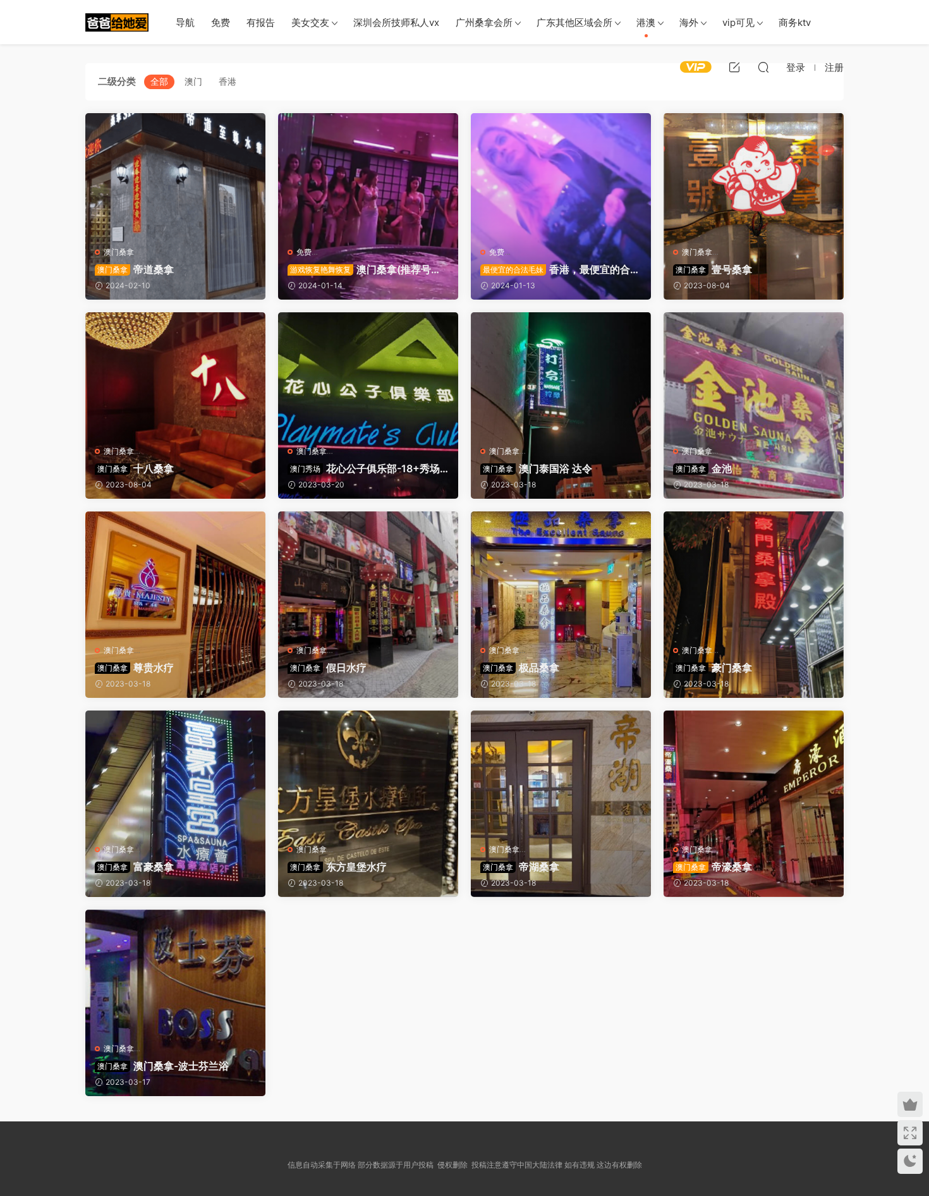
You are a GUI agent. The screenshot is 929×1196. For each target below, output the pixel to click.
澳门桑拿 (119, 252)
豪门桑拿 (714, 667)
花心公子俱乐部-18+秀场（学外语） (364, 468)
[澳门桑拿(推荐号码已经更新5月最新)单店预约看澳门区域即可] (368, 175)
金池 (704, 468)
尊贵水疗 (135, 667)
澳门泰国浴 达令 (537, 468)
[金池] (754, 374)
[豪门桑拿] (754, 573)
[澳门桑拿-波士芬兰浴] (175, 972)
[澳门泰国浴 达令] (561, 374)
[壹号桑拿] (754, 175)
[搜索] (763, 67)
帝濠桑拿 (714, 866)
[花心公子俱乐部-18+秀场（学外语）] (368, 374)
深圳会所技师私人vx (396, 22)
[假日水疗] (368, 573)
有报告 (260, 22)
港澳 (645, 22)
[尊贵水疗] (175, 573)
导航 (185, 22)
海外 (688, 22)
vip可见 (738, 22)
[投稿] (734, 67)
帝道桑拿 (135, 269)
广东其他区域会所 (574, 22)
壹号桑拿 (714, 269)
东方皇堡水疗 (338, 866)
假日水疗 (328, 667)
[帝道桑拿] (175, 175)
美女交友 (310, 22)
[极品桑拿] (561, 573)
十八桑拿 (135, 468)
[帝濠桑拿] (754, 772)
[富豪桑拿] (175, 772)
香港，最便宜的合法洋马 (560, 269)
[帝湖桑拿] (561, 772)
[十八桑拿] (175, 374)
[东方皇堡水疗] (368, 772)
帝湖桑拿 (521, 866)
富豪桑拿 (135, 866)
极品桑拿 (521, 667)
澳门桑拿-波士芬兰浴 (163, 1065)
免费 (220, 22)
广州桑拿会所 (484, 22)
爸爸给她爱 (117, 22)
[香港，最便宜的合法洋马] (561, 175)
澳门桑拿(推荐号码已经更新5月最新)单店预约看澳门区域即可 (364, 269)
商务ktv (795, 22)
